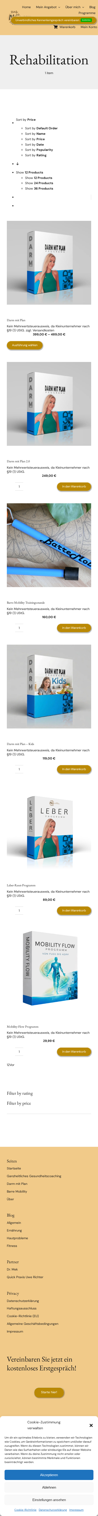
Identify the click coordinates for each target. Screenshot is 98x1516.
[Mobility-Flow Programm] (49, 969)
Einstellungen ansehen (49, 1500)
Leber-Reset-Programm (21, 885)
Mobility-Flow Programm (23, 1026)
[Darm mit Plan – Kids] (49, 686)
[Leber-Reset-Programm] (49, 828)
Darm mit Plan (16, 320)
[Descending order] (17, 164)
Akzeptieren (49, 1475)
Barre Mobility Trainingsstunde (26, 602)
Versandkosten (43, 330)
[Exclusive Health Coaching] (21, 12)
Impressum (76, 1510)
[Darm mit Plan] (49, 263)
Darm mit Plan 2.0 (18, 461)
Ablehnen (49, 1487)
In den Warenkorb (74, 486)
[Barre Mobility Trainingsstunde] (49, 545)
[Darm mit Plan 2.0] (49, 404)
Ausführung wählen (24, 345)
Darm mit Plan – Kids (20, 744)
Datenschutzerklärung (53, 1510)
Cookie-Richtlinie (25, 1510)
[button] (91, 1425)
